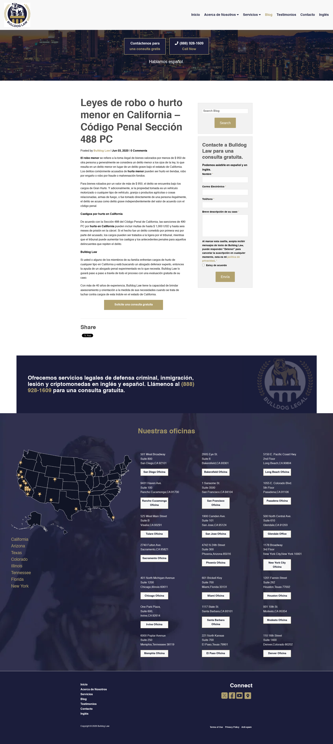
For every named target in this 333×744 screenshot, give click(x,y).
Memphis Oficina (154, 653)
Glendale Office (277, 534)
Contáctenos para (145, 46)
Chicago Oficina (154, 596)
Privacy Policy (232, 727)
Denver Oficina (277, 653)
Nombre (207, 174)
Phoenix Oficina (215, 562)
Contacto (307, 15)
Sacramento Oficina (154, 558)
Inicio (195, 15)
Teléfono (208, 199)
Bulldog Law (101, 150)
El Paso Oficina (215, 653)
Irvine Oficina (154, 624)
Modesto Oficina (277, 620)
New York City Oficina (277, 564)
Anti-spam (246, 727)
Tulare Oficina (154, 534)
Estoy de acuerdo (216, 265)
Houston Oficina (277, 596)
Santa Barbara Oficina (215, 622)
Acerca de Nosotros (220, 15)
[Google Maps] (248, 695)
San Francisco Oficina (215, 503)
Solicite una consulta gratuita (133, 304)
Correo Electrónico (214, 186)
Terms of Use (216, 727)
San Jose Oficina (216, 534)
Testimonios (286, 15)
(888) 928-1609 (191, 46)
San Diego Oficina (154, 472)
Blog (268, 15)
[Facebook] (232, 696)
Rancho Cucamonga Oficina (154, 503)
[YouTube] (239, 696)
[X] (224, 696)
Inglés (324, 15)
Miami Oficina (215, 596)
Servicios (250, 15)
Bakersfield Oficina (215, 472)
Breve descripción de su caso (220, 212)
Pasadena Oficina (277, 501)
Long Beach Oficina (277, 472)
